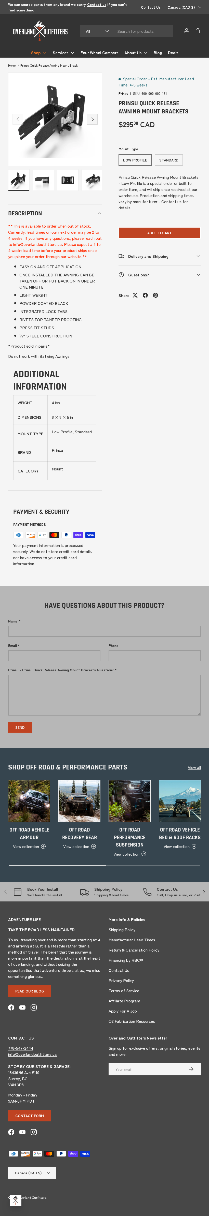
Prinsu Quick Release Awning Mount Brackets (51, 65)
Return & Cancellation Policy (134, 950)
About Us (132, 52)
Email (12, 645)
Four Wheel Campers (99, 52)
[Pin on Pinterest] (155, 295)
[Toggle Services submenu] (72, 53)
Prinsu (123, 93)
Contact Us (151, 7)
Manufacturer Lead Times (132, 940)
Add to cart (159, 232)
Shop (36, 52)
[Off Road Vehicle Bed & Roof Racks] (180, 801)
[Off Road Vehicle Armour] (29, 801)
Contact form (29, 1115)
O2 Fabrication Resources (132, 1021)
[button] (197, 30)
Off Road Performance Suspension (130, 837)
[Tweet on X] (135, 295)
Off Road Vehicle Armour (29, 833)
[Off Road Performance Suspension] (129, 801)
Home (12, 65)
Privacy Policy (121, 980)
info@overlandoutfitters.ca (32, 1054)
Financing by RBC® (126, 960)
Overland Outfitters (32, 1197)
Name (13, 621)
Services (60, 52)
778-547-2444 (20, 1048)
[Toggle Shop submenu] (45, 53)
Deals (173, 52)
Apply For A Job (123, 1011)
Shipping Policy (122, 929)
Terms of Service (124, 990)
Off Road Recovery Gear (79, 833)
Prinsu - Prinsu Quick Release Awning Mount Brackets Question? (61, 669)
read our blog (29, 990)
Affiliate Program (124, 1001)
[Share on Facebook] (145, 295)
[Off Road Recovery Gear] (79, 801)
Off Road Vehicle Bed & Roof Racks (180, 833)
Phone (114, 645)
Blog (158, 52)
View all (194, 767)
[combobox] (126, 31)
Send (20, 727)
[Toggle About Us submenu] (145, 53)
